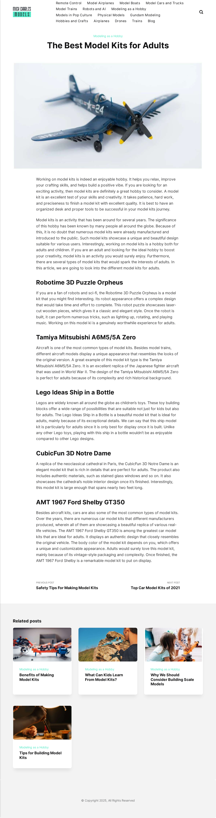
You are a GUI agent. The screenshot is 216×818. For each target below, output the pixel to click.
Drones (121, 21)
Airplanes (101, 21)
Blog (151, 21)
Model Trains (66, 9)
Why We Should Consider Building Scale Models (172, 679)
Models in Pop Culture (74, 15)
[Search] (201, 12)
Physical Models (111, 15)
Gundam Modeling (145, 15)
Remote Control (69, 3)
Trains (137, 21)
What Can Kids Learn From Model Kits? (104, 677)
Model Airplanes (100, 3)
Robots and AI (94, 9)
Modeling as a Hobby (128, 9)
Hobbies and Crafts (72, 21)
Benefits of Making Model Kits (37, 677)
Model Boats (130, 3)
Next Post (155, 585)
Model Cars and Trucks (165, 3)
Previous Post (67, 585)
